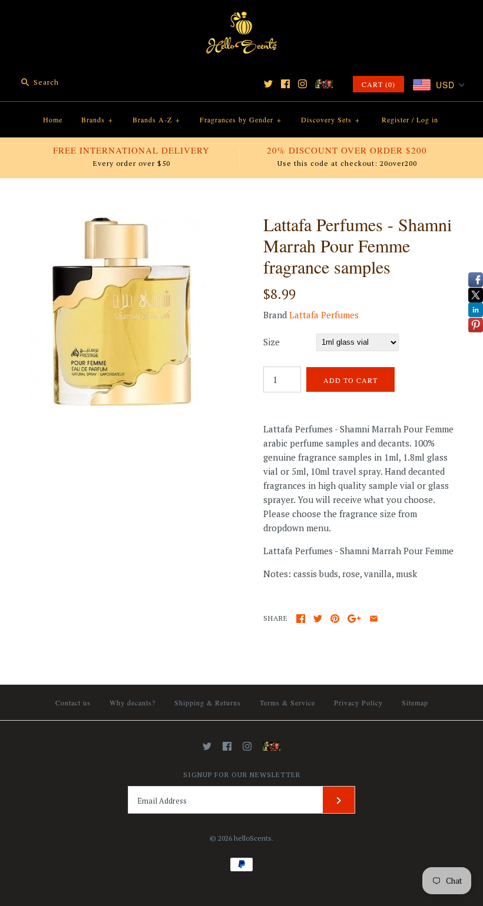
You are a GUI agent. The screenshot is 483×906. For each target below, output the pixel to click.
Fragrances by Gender (241, 119)
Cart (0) (378, 84)
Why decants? (133, 702)
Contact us (73, 702)
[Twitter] (268, 83)
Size (271, 342)
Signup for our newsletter (241, 774)
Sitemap (415, 702)
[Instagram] (302, 83)
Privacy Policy (358, 702)
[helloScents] (241, 19)
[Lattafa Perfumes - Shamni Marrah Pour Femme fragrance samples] (122, 220)
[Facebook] (285, 83)
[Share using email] (373, 618)
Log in (427, 119)
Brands (97, 119)
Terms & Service (287, 702)
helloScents (253, 838)
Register (395, 119)
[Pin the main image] (334, 618)
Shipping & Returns (207, 702)
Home (52, 119)
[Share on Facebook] (300, 618)
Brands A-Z (156, 119)
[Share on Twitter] (317, 618)
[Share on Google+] (354, 618)
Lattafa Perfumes (324, 315)
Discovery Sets (330, 119)
